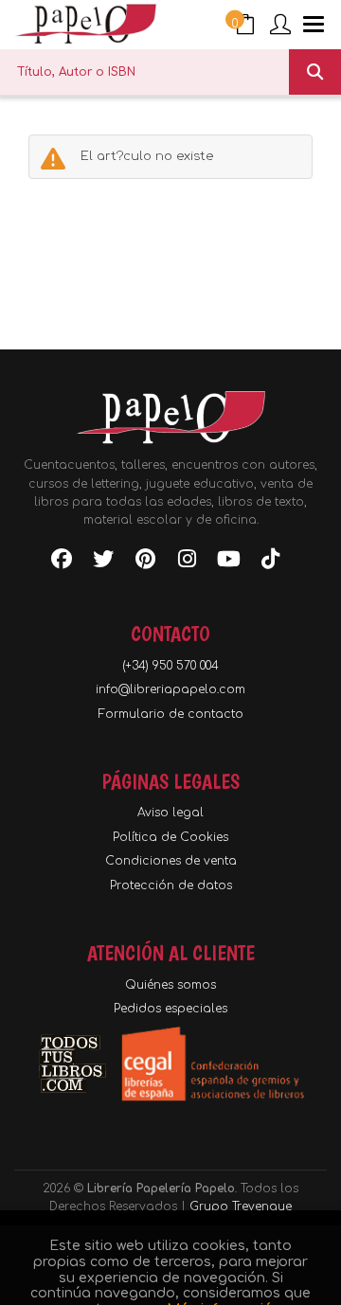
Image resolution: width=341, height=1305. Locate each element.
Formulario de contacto (171, 714)
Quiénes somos (170, 985)
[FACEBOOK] (61, 562)
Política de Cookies (170, 837)
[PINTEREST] (145, 562)
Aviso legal (170, 812)
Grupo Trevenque (240, 1206)
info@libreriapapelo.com (170, 689)
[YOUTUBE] (228, 562)
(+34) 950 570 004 (170, 665)
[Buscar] (315, 72)
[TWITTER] (103, 562)
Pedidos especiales (170, 1008)
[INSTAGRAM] (186, 562)
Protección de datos (171, 885)
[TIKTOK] (270, 562)
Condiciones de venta (171, 860)
